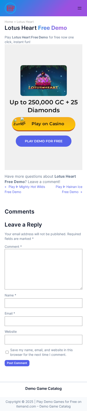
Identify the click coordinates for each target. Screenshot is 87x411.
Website (11, 331)
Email (10, 313)
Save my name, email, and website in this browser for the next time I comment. (41, 352)
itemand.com (26, 406)
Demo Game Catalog (43, 388)
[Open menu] (79, 8)
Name (10, 295)
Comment (13, 246)
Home (9, 22)
